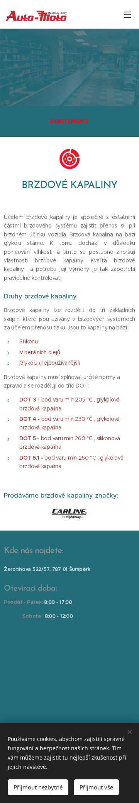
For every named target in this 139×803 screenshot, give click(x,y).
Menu (127, 14)
